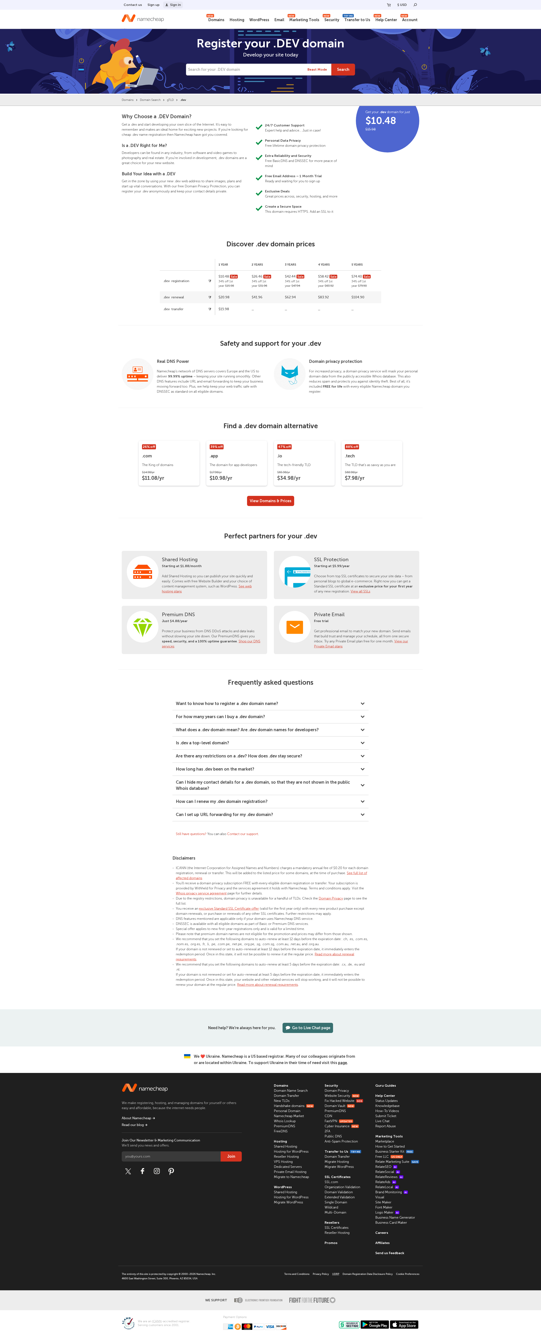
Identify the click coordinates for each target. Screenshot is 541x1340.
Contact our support (242, 834)
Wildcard (331, 1207)
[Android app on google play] (375, 1324)
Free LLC (388, 1157)
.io (279, 455)
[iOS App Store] (404, 1324)
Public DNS (333, 1136)
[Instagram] (156, 1171)
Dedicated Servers (288, 1167)
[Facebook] (142, 1171)
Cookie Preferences (407, 1274)
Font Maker (383, 1207)
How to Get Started (390, 1146)
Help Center (385, 19)
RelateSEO (385, 1167)
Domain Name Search (291, 1091)
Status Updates (386, 1101)
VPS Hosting (283, 1162)
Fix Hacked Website (343, 1101)
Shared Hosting (180, 559)
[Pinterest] (171, 1171)
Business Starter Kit (394, 1151)
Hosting (237, 20)
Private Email (329, 614)
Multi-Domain (335, 1212)
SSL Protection (331, 559)
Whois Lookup (285, 1121)
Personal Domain (287, 1111)
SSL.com (331, 1182)
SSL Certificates (338, 1177)
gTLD (170, 99)
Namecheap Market (289, 1116)
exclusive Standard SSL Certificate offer (229, 909)
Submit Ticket (385, 1116)
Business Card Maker (391, 1223)
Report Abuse (385, 1126)
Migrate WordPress (288, 1202)
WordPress (259, 20)
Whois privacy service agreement (201, 893)
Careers (381, 1233)
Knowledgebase (387, 1106)
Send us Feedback (389, 1253)
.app (214, 455)
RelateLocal (386, 1187)
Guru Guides (385, 1086)
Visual (379, 1197)
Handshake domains (293, 1106)
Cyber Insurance (341, 1126)
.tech (350, 455)
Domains (215, 19)
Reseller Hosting (286, 1157)
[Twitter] (128, 1171)
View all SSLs (360, 591)
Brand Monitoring (391, 1192)
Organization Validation (342, 1187)
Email (279, 20)
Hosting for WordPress (291, 1151)
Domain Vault (339, 1106)
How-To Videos (387, 1111)
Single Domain (336, 1202)
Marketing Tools (303, 19)
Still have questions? (191, 834)
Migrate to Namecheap (291, 1177)
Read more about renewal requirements (267, 985)
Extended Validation (340, 1197)
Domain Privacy (331, 898)
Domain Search (150, 99)
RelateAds (385, 1182)
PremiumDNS (284, 1126)
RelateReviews (389, 1177)
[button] (270, 703)
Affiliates (382, 1243)
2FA (327, 1131)
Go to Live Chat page (311, 1028)
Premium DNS (178, 614)
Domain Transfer (286, 1096)
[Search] (415, 5)
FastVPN (338, 1121)
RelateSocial (387, 1172)
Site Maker (383, 1202)
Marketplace (384, 1141)
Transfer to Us (356, 19)
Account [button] (409, 19)
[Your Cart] (389, 5)
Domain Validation (339, 1192)
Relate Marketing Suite (396, 1162)
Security (331, 19)
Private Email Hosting (290, 1172)
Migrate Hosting (337, 1162)
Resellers (332, 1223)
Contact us (133, 5)
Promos (331, 1243)
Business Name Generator (395, 1217)
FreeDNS (281, 1131)
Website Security (342, 1096)
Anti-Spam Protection (341, 1141)
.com (147, 455)
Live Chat (382, 1121)
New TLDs (282, 1101)
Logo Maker (387, 1212)
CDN (328, 1116)
